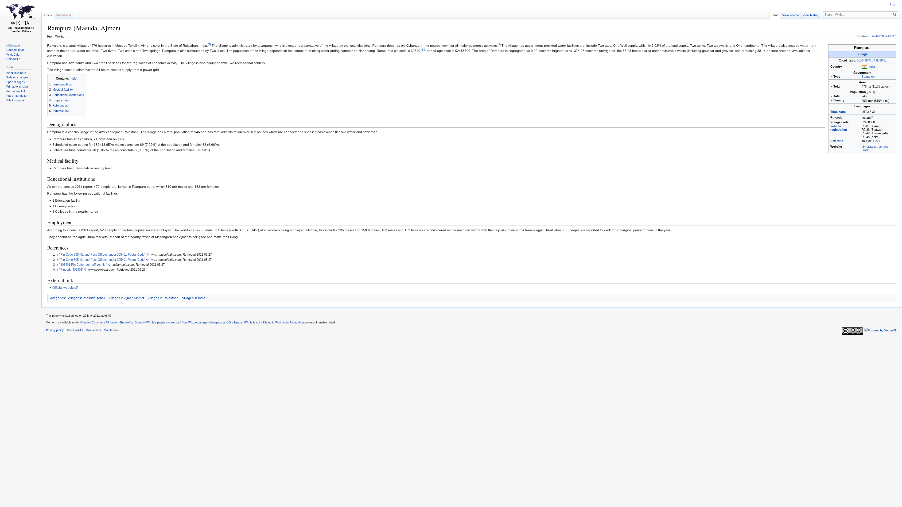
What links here (16, 73)
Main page (13, 45)
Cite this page (15, 100)
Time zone (838, 112)
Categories (57, 298)
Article (47, 15)
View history (811, 15)
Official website (63, 287)
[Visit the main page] (20, 19)
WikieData (12, 54)
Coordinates (864, 36)
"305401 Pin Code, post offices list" (83, 264)
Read (774, 15)
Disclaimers (93, 330)
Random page (15, 50)
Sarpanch (868, 76)
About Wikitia (74, 330)
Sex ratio (836, 141)
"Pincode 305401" (71, 269)
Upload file (13, 59)
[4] (423, 49)
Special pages (15, 82)
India (871, 67)
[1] (872, 117)
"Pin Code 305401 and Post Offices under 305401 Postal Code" (102, 254)
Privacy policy (55, 330)
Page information (17, 95)
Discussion (63, 15)
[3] (499, 44)
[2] (209, 44)
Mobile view (111, 330)
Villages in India (193, 298)
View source (790, 15)
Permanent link (16, 91)
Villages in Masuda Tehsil (86, 298)
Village (862, 54)
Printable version (17, 86)
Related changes (17, 77)
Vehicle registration (838, 128)
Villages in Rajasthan (163, 298)
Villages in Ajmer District (126, 298)
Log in (894, 4)
